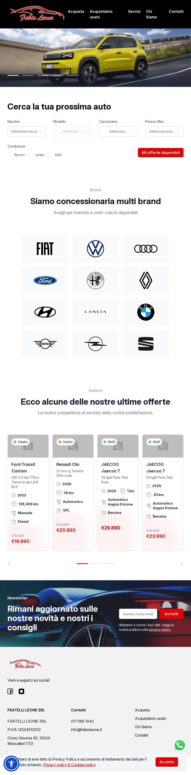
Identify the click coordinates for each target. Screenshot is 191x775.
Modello (59, 121)
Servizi (134, 11)
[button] (11, 763)
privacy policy (160, 630)
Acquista (76, 11)
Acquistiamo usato (101, 14)
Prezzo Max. (154, 121)
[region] (95, 499)
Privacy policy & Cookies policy (69, 764)
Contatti (176, 11)
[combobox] (26, 131)
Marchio (13, 121)
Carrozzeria (108, 121)
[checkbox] (9, 155)
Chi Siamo (151, 14)
